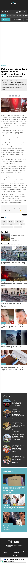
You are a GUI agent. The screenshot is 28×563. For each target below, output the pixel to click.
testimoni (17, 227)
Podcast (15, 15)
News (3, 15)
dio (17, 224)
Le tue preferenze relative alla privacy (14, 559)
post (11, 224)
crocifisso (19, 221)
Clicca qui (21, 209)
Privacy (25, 551)
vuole (4, 221)
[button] (11, 555)
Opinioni (9, 15)
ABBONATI (5, 12)
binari (11, 221)
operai (4, 224)
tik (3, 227)
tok (22, 224)
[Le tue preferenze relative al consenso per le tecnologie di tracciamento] (2, 562)
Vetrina (21, 15)
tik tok (10, 227)
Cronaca (5, 19)
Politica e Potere (17, 19)
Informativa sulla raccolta (8, 561)
